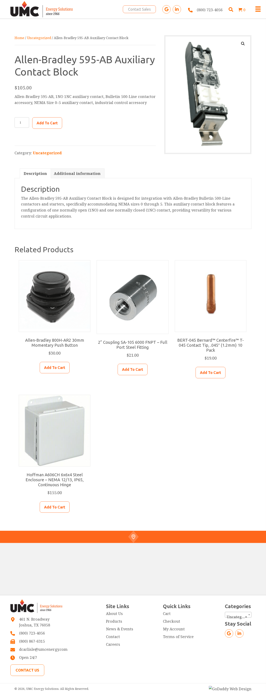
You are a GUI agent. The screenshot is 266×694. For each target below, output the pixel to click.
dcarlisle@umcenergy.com (43, 649)
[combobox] (238, 615)
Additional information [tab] (77, 173)
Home (19, 37)
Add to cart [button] (54, 367)
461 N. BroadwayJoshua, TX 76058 (34, 622)
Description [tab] (35, 173)
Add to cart (47, 123)
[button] (166, 9)
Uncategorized (39, 37)
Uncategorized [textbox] (239, 616)
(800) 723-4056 (210, 9)
